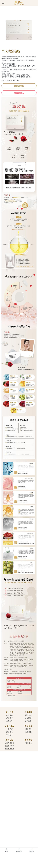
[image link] (19, 3)
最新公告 (28, 729)
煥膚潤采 (9, 732)
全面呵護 (9, 729)
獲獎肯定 (28, 715)
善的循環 (28, 721)
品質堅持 (9, 718)
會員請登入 (19, 93)
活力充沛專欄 (9, 743)
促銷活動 (28, 732)
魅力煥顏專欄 (9, 746)
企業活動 (28, 718)
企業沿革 (9, 721)
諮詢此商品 (19, 86)
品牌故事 (9, 715)
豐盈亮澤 (9, 735)
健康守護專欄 (9, 749)
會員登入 (28, 743)
